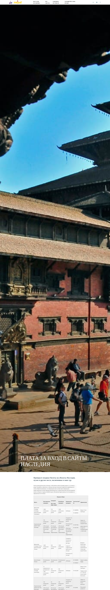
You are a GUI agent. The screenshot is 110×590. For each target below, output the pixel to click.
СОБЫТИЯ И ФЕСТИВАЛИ (56, 2)
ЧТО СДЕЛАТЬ (47, 2)
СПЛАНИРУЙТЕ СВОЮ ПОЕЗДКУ (70, 2)
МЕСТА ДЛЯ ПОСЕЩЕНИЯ (36, 2)
